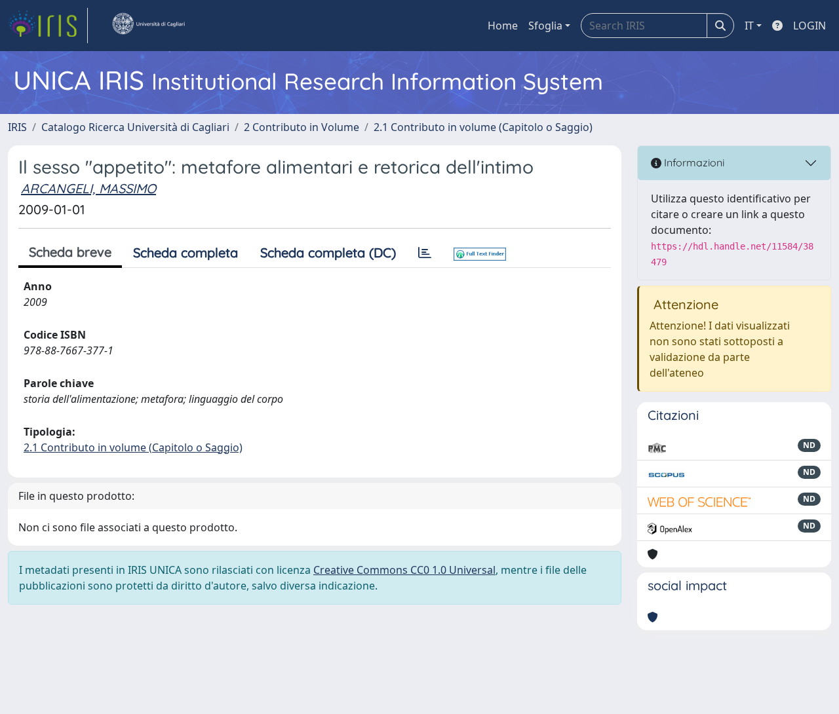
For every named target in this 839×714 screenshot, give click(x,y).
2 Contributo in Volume (301, 127)
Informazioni (692, 162)
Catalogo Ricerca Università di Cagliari (135, 127)
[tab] (424, 253)
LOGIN (809, 25)
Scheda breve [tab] (70, 252)
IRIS (17, 127)
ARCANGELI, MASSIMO (88, 188)
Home (503, 25)
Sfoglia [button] (545, 25)
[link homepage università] (148, 25)
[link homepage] (48, 25)
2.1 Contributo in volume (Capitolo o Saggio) (483, 127)
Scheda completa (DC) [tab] (328, 252)
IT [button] (749, 25)
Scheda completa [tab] (185, 252)
